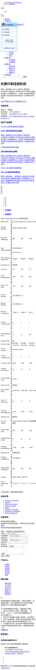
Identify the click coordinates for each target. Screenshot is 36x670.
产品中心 (8, 587)
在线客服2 (7, 32)
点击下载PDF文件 (7, 101)
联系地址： (5, 538)
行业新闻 (12, 62)
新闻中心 (8, 58)
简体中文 (8, 21)
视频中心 (12, 72)
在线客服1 (7, 29)
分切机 (11, 53)
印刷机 (7, 571)
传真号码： (5, 542)
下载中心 (12, 70)
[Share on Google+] (11, 504)
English (7, 19)
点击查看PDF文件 (20, 101)
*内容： (3, 553)
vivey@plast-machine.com (13, 2)
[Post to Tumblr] (10, 506)
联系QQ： (4, 544)
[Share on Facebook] (12, 500)
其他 (10, 56)
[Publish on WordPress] (12, 511)
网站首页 (8, 583)
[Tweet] (7, 502)
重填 (7, 556)
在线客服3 (7, 35)
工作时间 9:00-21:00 (9, 48)
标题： (3, 531)
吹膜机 (7, 564)
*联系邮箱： (5, 536)
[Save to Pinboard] (11, 513)
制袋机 (7, 566)
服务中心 (8, 64)
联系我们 (8, 75)
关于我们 (8, 585)
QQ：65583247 (18, 653)
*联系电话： (5, 540)
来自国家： (5, 546)
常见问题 (12, 66)
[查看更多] (4, 630)
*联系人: (4, 533)
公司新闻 (12, 60)
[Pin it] (7, 508)
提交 (3, 556)
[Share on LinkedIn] (11, 509)
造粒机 (7, 568)
